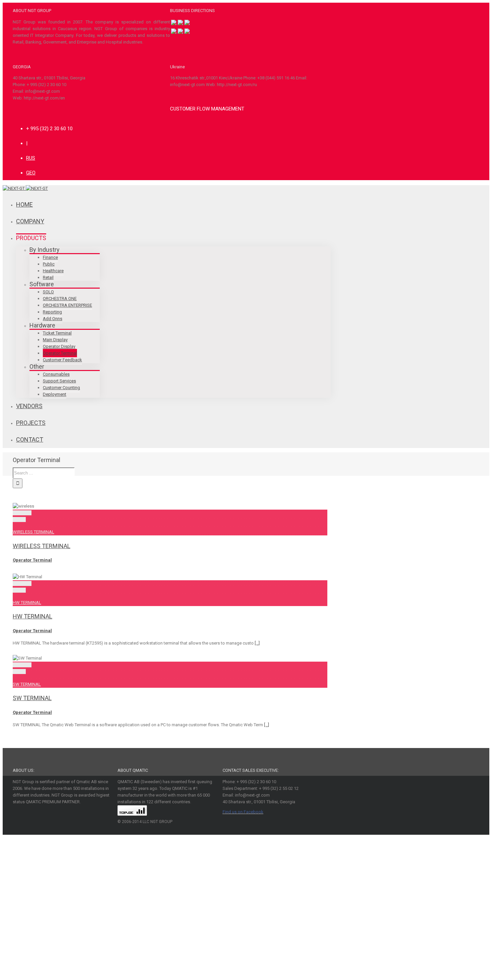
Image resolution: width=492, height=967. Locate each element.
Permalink (22, 512)
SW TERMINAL (27, 684)
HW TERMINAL (27, 602)
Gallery (19, 519)
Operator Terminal (32, 560)
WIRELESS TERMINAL (33, 531)
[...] (257, 643)
